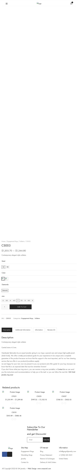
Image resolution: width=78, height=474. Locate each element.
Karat (3, 261)
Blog (41, 451)
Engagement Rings (12, 241)
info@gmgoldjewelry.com (67, 451)
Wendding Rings (26, 455)
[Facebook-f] (4, 454)
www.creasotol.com (44, 468)
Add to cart (21, 307)
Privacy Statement (46, 455)
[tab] (7, 330)
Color (3, 273)
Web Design (32, 468)
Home (3, 241)
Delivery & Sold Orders (48, 462)
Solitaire (22, 241)
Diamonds (5, 284)
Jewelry (23, 459)
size (3, 296)
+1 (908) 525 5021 (65, 455)
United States (63, 459)
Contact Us (61, 369)
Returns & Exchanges (47, 459)
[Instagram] (9, 454)
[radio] (3, 267)
